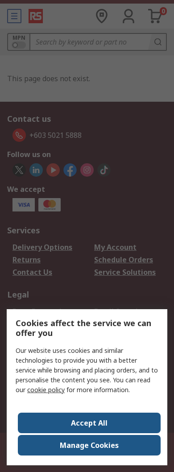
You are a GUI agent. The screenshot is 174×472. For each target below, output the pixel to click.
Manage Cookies (89, 445)
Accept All (89, 423)
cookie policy (46, 389)
